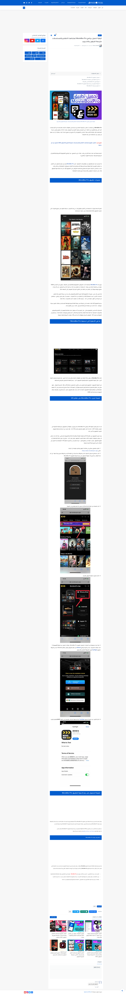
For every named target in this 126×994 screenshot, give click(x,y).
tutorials (32, 58)
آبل (102, 7)
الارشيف (40, 2)
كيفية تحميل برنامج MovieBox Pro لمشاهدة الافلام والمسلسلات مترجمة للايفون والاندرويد (76, 121)
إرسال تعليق (97, 967)
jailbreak (28, 55)
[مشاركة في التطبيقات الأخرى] (70, 911)
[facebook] (31, 3)
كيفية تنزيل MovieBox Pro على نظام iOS (91, 81)
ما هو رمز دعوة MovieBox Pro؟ (92, 86)
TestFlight (94, 650)
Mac (43, 52)
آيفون (99, 7)
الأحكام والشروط (54, 2)
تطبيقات (95, 7)
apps (100, 35)
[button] (93, 911)
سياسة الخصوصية (71, 2)
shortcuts (42, 58)
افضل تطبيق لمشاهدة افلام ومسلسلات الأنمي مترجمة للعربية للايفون (77, 955)
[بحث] (24, 8)
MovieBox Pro (70, 164)
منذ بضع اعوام (98, 932)
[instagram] (26, 3)
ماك (86, 7)
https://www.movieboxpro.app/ (90, 451)
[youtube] (24, 3)
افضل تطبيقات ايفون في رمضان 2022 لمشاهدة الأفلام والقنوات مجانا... (76, 935)
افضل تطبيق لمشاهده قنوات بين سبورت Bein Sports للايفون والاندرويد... (94, 935)
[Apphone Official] (96, 3)
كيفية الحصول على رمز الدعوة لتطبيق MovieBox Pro (88, 83)
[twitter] (29, 3)
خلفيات (82, 7)
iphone (34, 55)
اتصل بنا (46, 2)
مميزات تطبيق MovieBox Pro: (93, 77)
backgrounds (41, 55)
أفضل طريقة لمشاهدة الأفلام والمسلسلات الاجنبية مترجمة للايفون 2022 (94, 955)
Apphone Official (87, 992)
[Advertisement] (63, 21)
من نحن (63, 2)
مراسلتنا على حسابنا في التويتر (89, 831)
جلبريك (77, 7)
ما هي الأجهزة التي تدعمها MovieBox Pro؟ (90, 79)
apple (36, 52)
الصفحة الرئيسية (82, 2)
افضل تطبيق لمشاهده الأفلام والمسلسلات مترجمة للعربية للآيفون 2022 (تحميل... (59, 935)
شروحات (90, 7)
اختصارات (73, 7)
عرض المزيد (53, 917)
